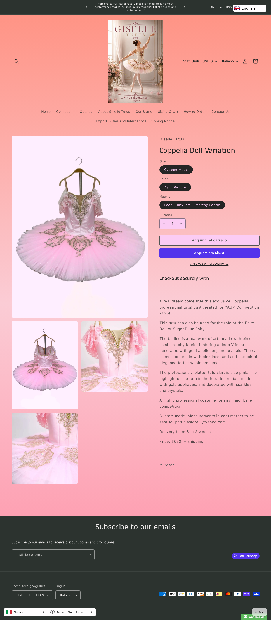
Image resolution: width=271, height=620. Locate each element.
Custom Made (176, 169)
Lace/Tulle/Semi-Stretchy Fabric (192, 205)
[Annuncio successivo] (184, 7)
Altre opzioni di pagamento (209, 263)
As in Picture (175, 187)
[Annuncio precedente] (86, 7)
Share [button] (169, 465)
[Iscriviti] (89, 554)
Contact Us (256, 616)
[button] (17, 61)
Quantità (165, 215)
